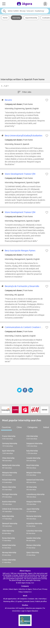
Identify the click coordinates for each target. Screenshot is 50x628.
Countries (6, 427)
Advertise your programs (34, 608)
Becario (8, 100)
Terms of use (37, 589)
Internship (16, 18)
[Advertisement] (25, 49)
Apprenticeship (31, 18)
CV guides (19, 601)
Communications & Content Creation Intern (25, 327)
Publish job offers (41, 601)
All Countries (20, 608)
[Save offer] (46, 100)
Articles (5, 589)
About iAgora (13, 589)
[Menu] (3, 4)
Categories (32, 427)
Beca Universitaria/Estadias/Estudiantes (23, 135)
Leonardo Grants (28, 601)
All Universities (10, 608)
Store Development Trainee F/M (20, 174)
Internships (42, 599)
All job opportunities (9, 599)
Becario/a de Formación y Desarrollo (22, 286)
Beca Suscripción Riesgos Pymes (20, 250)
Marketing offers (8, 601)
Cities (19, 427)
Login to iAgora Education (29, 611)
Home (5, 18)
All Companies (22, 599)
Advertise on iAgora (25, 589)
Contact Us (27, 592)
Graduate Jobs (33, 599)
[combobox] (25, 10)
